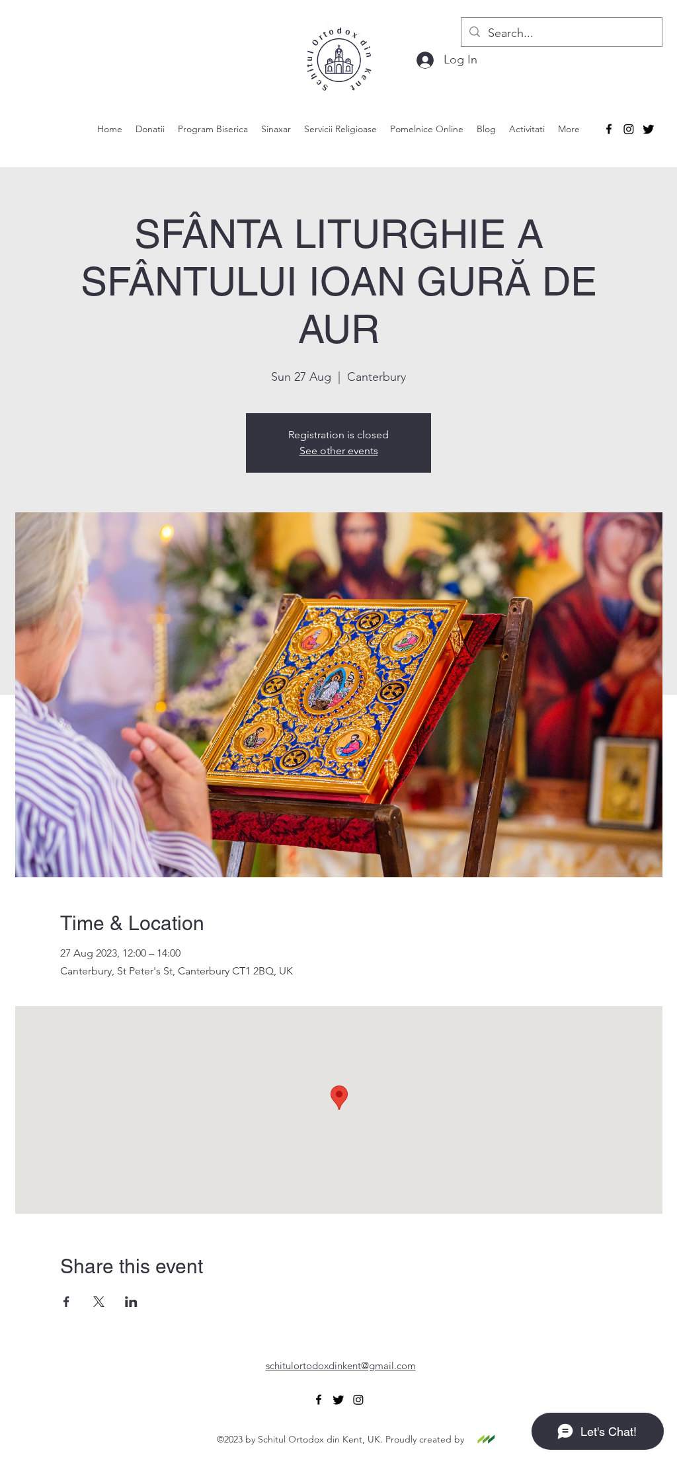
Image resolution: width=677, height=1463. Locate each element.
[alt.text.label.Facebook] (609, 129)
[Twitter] (648, 129)
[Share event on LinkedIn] (131, 1301)
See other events (338, 450)
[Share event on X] (99, 1301)
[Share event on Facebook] (66, 1301)
